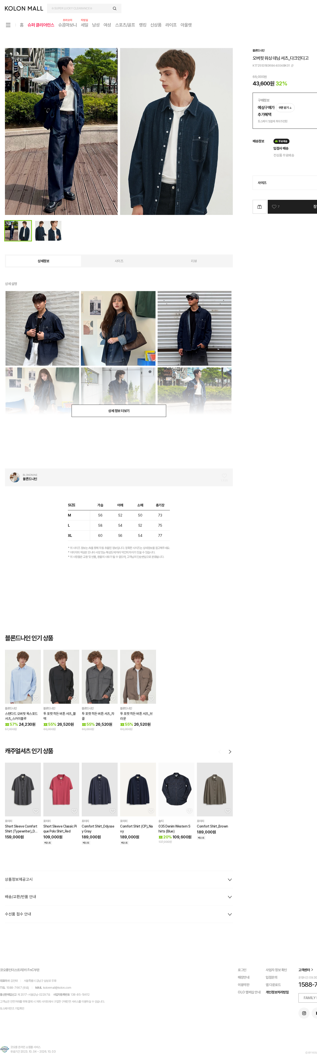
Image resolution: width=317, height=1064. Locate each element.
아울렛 (186, 24)
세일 (84, 24)
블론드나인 (258, 50)
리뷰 (194, 261)
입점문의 (271, 977)
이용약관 (243, 985)
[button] (35, 698)
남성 (96, 24)
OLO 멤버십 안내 (249, 992)
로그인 (242, 970)
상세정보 (43, 261)
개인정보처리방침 (277, 992)
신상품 (155, 24)
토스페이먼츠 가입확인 (12, 1008)
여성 (107, 24)
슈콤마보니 (67, 24)
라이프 (171, 24)
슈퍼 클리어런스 (40, 24)
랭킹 (142, 24)
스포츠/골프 (125, 24)
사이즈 (119, 261)
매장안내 (243, 977)
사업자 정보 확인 (276, 970)
